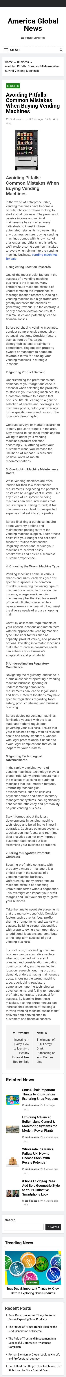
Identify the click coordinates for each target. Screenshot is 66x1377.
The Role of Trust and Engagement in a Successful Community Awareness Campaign (32, 1343)
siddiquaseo (16, 119)
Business (13, 86)
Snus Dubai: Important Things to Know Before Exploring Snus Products (40, 1094)
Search (10, 1220)
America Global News (33, 25)
